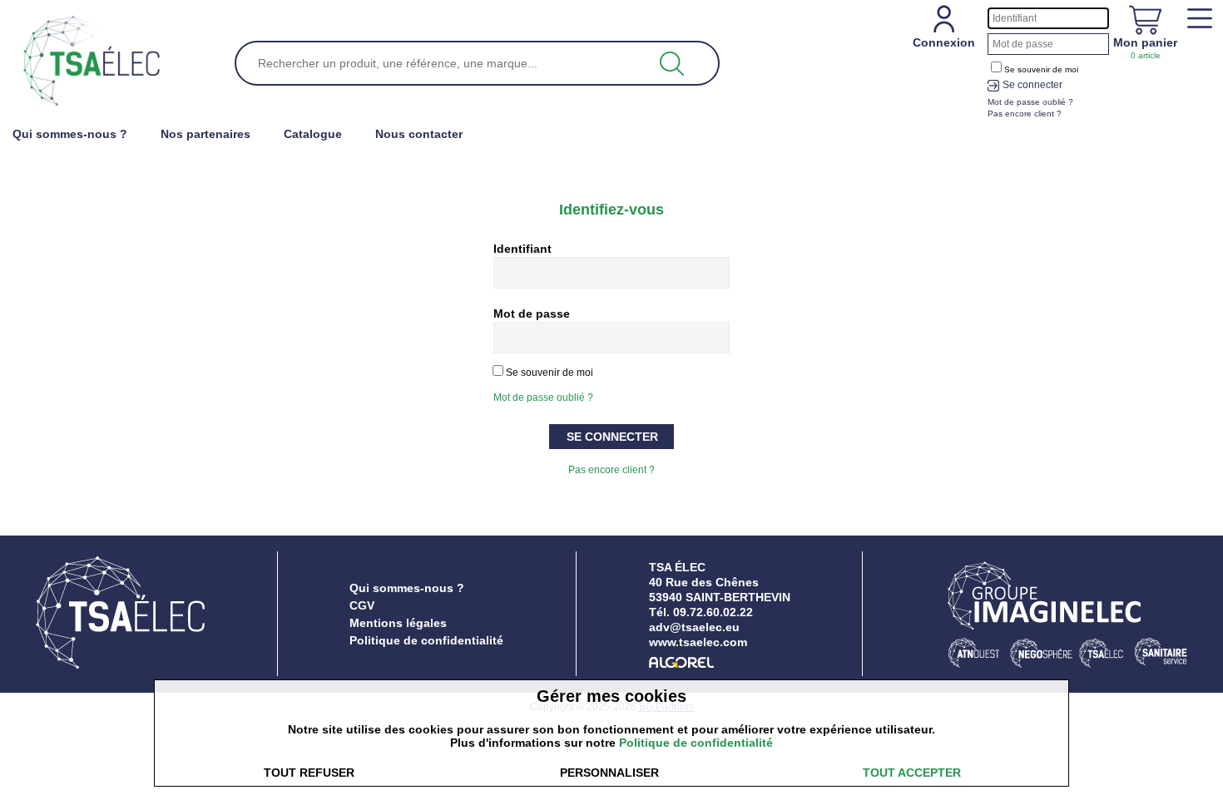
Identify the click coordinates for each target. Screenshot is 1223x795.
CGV (361, 605)
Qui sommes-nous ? (406, 588)
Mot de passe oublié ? (543, 397)
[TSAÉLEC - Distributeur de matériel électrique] (91, 62)
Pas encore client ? (611, 470)
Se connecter (1032, 85)
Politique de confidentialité (426, 640)
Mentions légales (398, 623)
